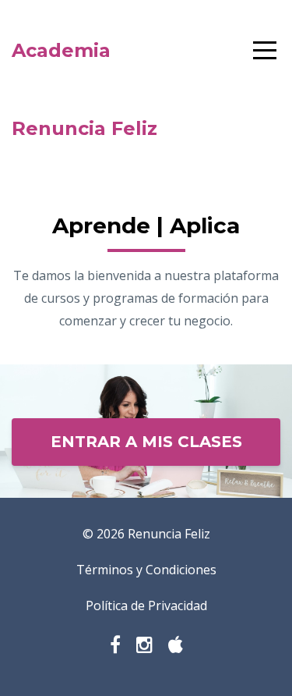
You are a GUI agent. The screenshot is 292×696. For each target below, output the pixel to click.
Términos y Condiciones (146, 569)
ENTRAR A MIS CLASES (146, 441)
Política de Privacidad (146, 605)
